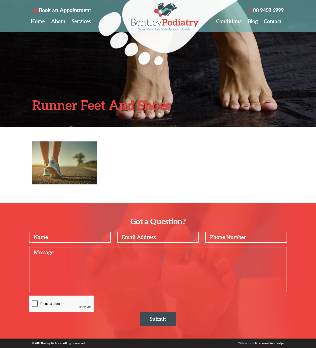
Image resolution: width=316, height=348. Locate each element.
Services (81, 21)
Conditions (229, 21)
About (58, 21)
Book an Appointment (64, 10)
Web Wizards (246, 343)
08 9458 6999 (268, 10)
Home (38, 21)
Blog (253, 21)
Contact (273, 21)
